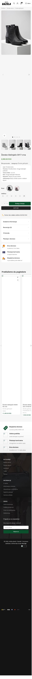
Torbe (5, 471)
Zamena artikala (7, 495)
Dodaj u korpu (19, 203)
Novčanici (6, 468)
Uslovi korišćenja (8, 504)
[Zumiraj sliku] (4, 136)
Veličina (3, 193)
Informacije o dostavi (9, 486)
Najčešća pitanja (8, 492)
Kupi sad (16, 208)
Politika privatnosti (8, 507)
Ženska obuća (10, 8)
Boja (2, 188)
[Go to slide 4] (17, 137)
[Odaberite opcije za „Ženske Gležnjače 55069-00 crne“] (17, 277)
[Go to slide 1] (12, 137)
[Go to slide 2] (14, 137)
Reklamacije (6, 513)
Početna (3, 8)
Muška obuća (7, 462)
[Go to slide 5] (19, 137)
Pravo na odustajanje (9, 510)
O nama (5, 483)
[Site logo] (6, 3)
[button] (3, 74)
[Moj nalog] (17, 3)
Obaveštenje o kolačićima (10, 489)
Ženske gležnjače (19, 8)
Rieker (4, 411)
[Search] (14, 3)
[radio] (2, 196)
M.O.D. (25, 412)
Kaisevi (5, 474)
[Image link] (3, 609)
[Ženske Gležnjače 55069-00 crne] (11, 339)
